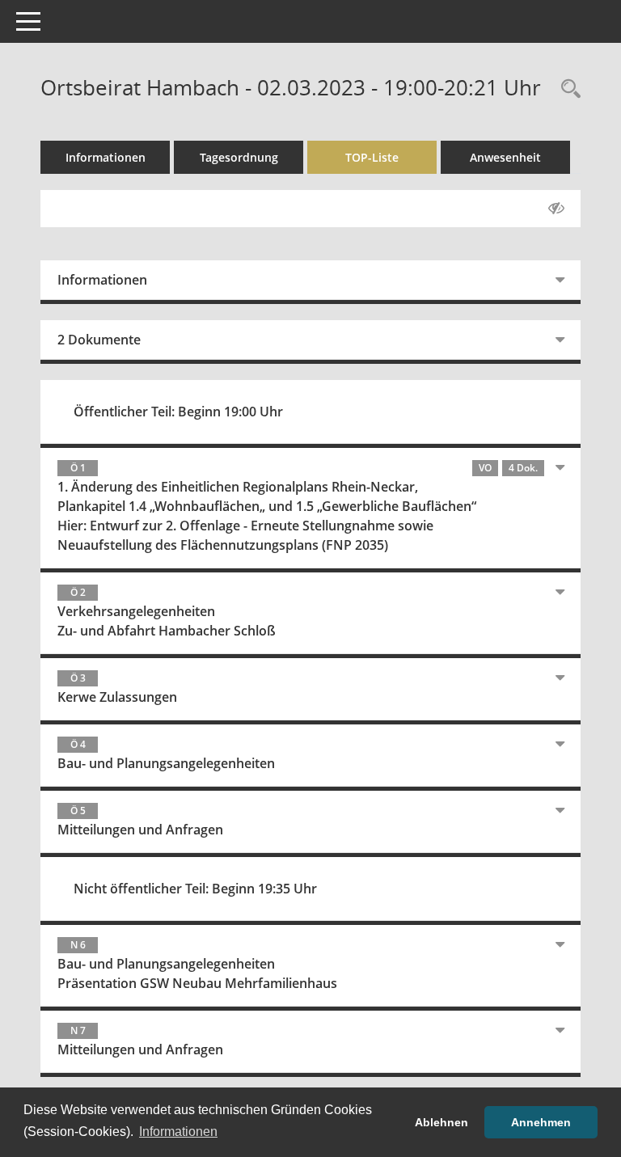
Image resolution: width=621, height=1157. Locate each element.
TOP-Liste (372, 157)
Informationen (105, 157)
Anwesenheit (505, 157)
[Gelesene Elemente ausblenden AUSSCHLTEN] (556, 208)
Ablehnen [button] (441, 1122)
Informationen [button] (178, 1131)
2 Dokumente (99, 339)
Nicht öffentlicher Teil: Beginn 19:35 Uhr (195, 888)
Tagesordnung (239, 157)
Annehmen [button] (541, 1122)
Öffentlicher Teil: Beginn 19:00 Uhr (178, 411)
